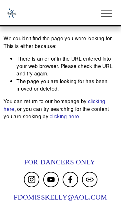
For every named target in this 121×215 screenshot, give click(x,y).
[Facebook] (70, 179)
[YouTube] (51, 179)
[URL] (89, 179)
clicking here (64, 116)
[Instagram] (31, 179)
